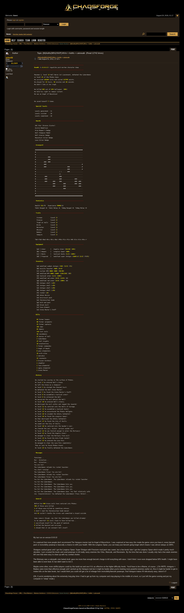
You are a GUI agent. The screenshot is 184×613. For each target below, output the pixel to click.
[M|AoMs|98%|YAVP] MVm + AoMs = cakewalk (54, 57)
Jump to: (150, 598)
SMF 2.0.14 (82, 606)
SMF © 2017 (91, 606)
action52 (9, 58)
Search (20, 41)
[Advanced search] (143, 34)
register (21, 20)
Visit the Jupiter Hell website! (22, 34)
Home (7, 41)
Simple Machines (100, 606)
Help (13, 41)
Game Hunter (64, 43)
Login (34, 41)
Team (27, 41)
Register (41, 41)
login (14, 20)
